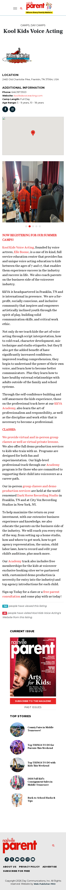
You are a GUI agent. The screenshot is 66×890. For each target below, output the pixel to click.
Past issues (32, 707)
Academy (53, 465)
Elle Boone (21, 252)
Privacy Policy (29, 866)
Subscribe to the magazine (33, 701)
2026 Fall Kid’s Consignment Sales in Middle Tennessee (40, 782)
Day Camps (38, 25)
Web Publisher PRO (45, 884)
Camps (25, 25)
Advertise (50, 866)
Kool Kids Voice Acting (18, 247)
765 (5, 606)
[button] (33, 133)
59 (5, 613)
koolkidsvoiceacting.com (28, 95)
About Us (9, 866)
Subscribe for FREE (16, 871)
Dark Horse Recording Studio (37, 495)
